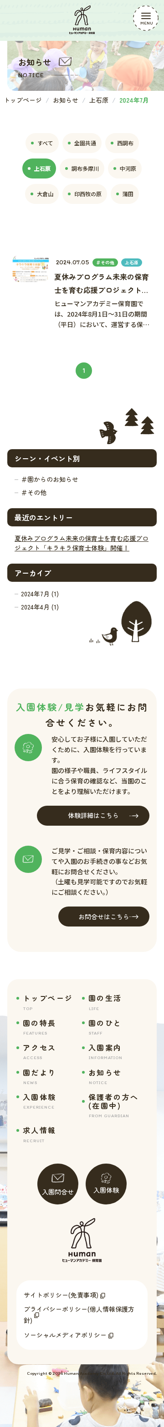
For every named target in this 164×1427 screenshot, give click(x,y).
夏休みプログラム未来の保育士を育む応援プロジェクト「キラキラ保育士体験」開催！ (82, 543)
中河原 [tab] (128, 168)
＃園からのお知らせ (49, 479)
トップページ (23, 99)
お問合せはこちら (103, 916)
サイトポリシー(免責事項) (61, 1294)
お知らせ (65, 99)
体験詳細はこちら (93, 815)
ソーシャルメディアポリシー (65, 1334)
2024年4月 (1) (40, 606)
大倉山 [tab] (45, 194)
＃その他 (33, 492)
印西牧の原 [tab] (88, 194)
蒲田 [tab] (128, 194)
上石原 (98, 99)
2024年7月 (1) (40, 593)
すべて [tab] (45, 143)
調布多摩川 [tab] (85, 168)
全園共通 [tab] (85, 143)
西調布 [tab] (125, 143)
